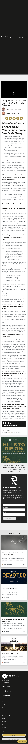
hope (4, 214)
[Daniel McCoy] (2, 662)
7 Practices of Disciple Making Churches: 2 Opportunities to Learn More (14, 542)
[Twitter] (8, 691)
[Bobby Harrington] (2, 565)
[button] (25, 37)
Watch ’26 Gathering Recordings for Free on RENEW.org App (14, 609)
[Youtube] (10, 691)
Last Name (5, 512)
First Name (5, 507)
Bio (21, 109)
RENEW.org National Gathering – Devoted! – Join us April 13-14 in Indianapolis (14, 576)
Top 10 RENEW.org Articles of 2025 (14, 643)
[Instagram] (5, 691)
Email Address (6, 502)
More (24, 564)
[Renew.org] (2, 597)
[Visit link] (23, 37)
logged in (10, 432)
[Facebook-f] (3, 691)
